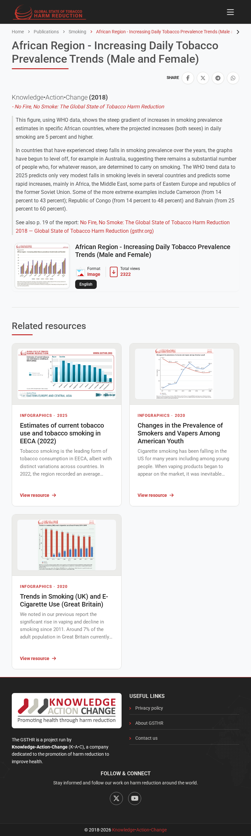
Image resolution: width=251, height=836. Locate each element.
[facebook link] (188, 78)
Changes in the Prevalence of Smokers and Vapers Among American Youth (180, 433)
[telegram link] (218, 78)
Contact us (146, 738)
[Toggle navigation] (230, 12)
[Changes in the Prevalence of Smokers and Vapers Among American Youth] (184, 374)
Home (18, 31)
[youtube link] (134, 798)
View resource (34, 495)
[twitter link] (203, 78)
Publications (46, 31)
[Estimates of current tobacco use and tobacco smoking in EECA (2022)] (66, 374)
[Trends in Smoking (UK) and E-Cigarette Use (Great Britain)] (66, 545)
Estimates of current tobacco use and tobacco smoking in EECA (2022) (62, 433)
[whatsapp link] (233, 78)
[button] (188, 78)
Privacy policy (149, 708)
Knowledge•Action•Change (139, 829)
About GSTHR (149, 723)
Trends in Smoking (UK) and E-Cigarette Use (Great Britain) (64, 600)
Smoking (77, 31)
